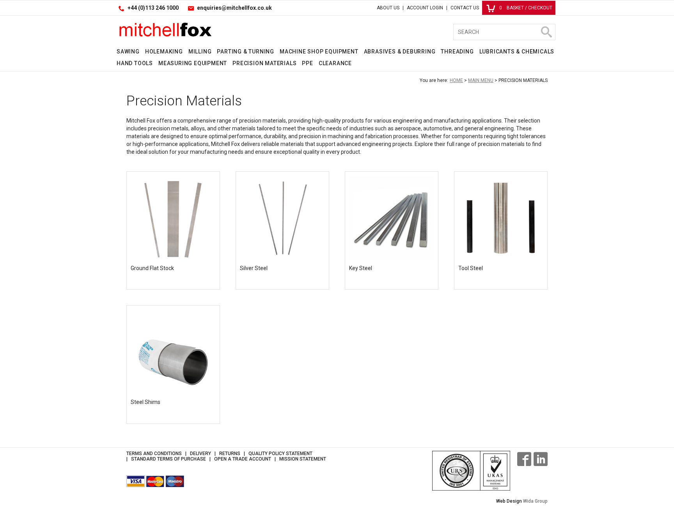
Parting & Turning (245, 51)
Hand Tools (135, 63)
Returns (229, 453)
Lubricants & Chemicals (517, 51)
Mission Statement (302, 459)
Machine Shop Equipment (319, 51)
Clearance (335, 63)
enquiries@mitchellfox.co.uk (234, 8)
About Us (388, 8)
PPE (307, 63)
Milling (200, 51)
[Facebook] (524, 459)
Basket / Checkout (525, 8)
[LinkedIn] (541, 459)
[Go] (546, 32)
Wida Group (535, 501)
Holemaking (164, 51)
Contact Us (465, 8)
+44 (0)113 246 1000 (153, 8)
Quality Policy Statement (280, 453)
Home (456, 80)
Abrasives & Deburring (400, 51)
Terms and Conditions (154, 453)
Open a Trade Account (242, 459)
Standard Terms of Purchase (168, 459)
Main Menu (480, 80)
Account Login (425, 8)
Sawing (128, 51)
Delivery (200, 453)
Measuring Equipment (192, 63)
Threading (457, 51)
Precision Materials (264, 63)
